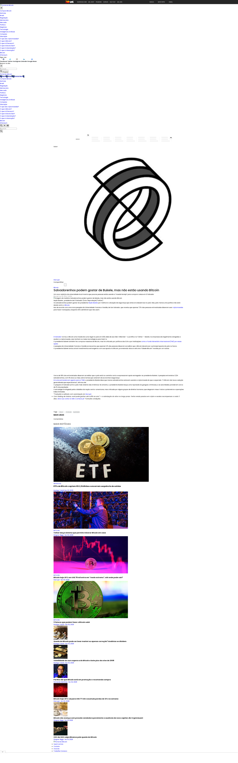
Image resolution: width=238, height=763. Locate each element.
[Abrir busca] (1, 125)
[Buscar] (1, 131)
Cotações (3, 34)
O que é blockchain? (7, 46)
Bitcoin (2, 53)
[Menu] (7, 125)
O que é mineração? (7, 50)
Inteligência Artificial (7, 32)
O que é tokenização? (8, 48)
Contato (57, 746)
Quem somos (58, 744)
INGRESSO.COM (82, 2)
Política (2, 25)
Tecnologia (4, 29)
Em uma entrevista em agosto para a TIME (69, 380)
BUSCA (152, 2)
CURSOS (105, 2)
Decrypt (57, 280)
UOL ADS (119, 2)
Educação (3, 36)
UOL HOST (91, 2)
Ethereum (3, 55)
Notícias (3, 13)
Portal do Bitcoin (6, 74)
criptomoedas (178, 307)
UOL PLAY (113, 2)
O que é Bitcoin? (6, 41)
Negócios (3, 27)
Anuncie (56, 749)
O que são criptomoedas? (9, 39)
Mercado (3, 22)
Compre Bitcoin (5, 11)
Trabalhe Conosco (60, 751)
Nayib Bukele (93, 303)
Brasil (2, 15)
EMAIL (171, 2)
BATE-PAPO (161, 2)
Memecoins (4, 20)
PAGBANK (99, 2)
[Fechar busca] (4, 125)
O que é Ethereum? (7, 43)
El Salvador (58, 337)
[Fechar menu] (1, 7)
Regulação (4, 18)
